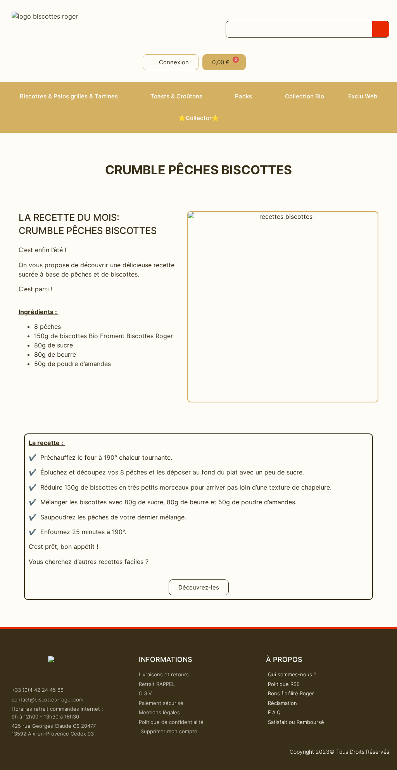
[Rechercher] (380, 29)
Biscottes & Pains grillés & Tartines (69, 96)
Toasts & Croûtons (176, 96)
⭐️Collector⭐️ (198, 118)
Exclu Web (362, 96)
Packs (243, 96)
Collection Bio (304, 96)
